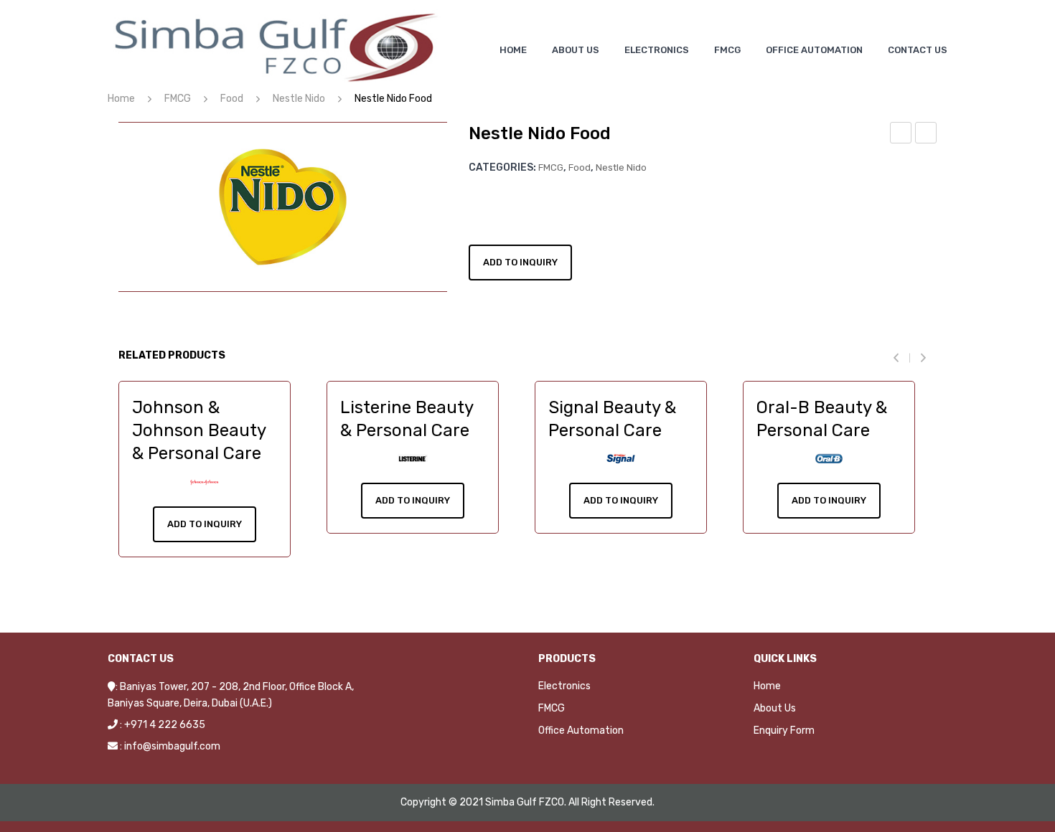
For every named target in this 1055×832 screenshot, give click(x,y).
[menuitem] (513, 50)
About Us (775, 708)
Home (121, 99)
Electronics (564, 686)
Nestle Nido (299, 99)
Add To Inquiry (204, 524)
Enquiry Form (784, 730)
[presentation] (901, 357)
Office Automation (581, 730)
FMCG (177, 99)
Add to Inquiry (520, 262)
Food (231, 99)
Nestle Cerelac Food (926, 134)
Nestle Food (901, 134)
